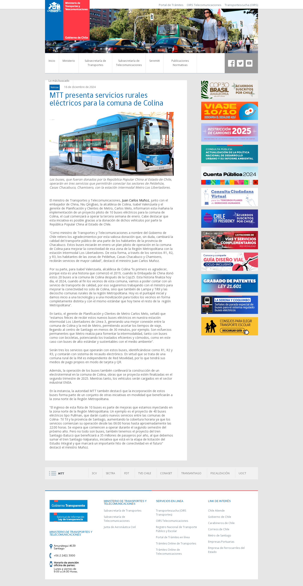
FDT (126, 473)
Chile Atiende (216, 510)
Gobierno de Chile (219, 517)
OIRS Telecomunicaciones (204, 5)
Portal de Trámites (171, 5)
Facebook (231, 63)
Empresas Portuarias (221, 542)
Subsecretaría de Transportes (95, 63)
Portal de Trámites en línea (173, 537)
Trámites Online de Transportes (176, 543)
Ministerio (69, 61)
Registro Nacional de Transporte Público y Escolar (176, 529)
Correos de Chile (218, 529)
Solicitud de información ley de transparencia (68, 517)
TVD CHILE (144, 473)
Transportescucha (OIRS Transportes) (171, 512)
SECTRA (110, 473)
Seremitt (154, 61)
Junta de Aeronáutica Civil (120, 527)
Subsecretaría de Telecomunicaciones (129, 63)
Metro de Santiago (219, 535)
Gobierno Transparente (68, 504)
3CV (94, 473)
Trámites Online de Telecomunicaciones (169, 552)
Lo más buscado (59, 81)
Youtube (249, 63)
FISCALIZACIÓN (220, 473)
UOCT (242, 473)
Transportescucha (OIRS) (241, 5)
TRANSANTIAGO (191, 473)
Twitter (240, 63)
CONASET (166, 473)
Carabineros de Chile (221, 523)
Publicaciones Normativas (180, 63)
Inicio (52, 61)
